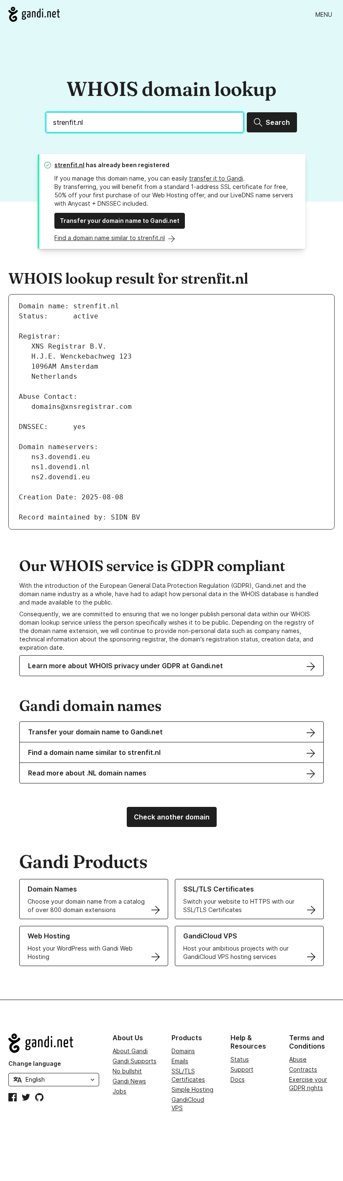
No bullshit (127, 1071)
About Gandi (130, 1050)
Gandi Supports (134, 1061)
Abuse (298, 1059)
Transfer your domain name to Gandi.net (119, 220)
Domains (183, 1050)
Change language (34, 1063)
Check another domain (172, 817)
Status (239, 1059)
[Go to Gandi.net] (34, 14)
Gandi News (129, 1081)
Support (241, 1069)
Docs (237, 1079)
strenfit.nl (69, 164)
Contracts (303, 1069)
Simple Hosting (192, 1089)
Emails (180, 1061)
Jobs (119, 1091)
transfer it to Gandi (216, 178)
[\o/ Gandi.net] (53, 1043)
